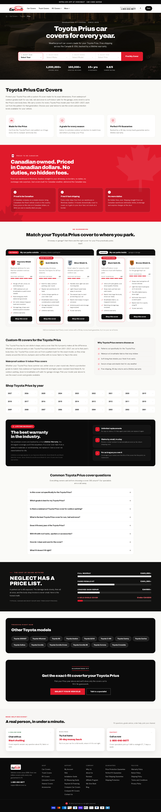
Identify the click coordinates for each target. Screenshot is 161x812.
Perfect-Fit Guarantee (113, 773)
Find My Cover (131, 56)
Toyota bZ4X (89, 639)
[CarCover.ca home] (16, 8)
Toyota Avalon (72, 639)
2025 (46, 393)
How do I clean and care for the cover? (80, 542)
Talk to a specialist (98, 691)
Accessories (46, 787)
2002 (130, 409)
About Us (89, 773)
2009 (13, 409)
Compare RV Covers (72, 791)
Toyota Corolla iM (80, 645)
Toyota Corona (100, 645)
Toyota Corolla (37, 645)
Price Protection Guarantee (115, 769)
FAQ (66, 773)
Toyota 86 (56, 639)
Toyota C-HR (106, 639)
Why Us (89, 769)
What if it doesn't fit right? (80, 550)
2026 (30, 393)
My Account (68, 769)
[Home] (6, 16)
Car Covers (31, 8)
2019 (147, 393)
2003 (114, 409)
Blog (87, 787)
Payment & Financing (71, 784)
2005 (80, 409)
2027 (13, 393)
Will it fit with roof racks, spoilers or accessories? (80, 533)
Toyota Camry (123, 639)
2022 (97, 393)
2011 (130, 401)
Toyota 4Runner (39, 639)
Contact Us (68, 794)
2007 (46, 409)
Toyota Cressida (119, 645)
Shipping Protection (112, 780)
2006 (63, 409)
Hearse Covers (47, 784)
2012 (114, 401)
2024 (63, 393)
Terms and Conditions (139, 780)
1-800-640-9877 (18, 782)
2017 (30, 401)
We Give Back (91, 784)
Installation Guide (70, 776)
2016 (46, 401)
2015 (63, 401)
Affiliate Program (92, 780)
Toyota (22, 16)
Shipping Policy (136, 776)
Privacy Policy (136, 784)
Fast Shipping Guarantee (114, 776)
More (67, 8)
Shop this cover (21, 319)
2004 (97, 409)
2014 (80, 401)
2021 (114, 393)
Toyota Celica (19, 645)
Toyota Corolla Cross (58, 645)
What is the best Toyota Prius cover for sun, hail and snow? (80, 517)
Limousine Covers (48, 780)
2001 (147, 409)
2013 (97, 401)
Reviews (89, 776)
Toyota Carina (141, 639)
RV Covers (56, 8)
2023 (80, 393)
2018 (13, 401)
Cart (148, 8)
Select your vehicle (68, 691)
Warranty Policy (137, 769)
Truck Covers (44, 8)
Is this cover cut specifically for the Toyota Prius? (80, 492)
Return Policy (136, 773)
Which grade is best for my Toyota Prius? (80, 500)
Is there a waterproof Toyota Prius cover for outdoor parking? (80, 508)
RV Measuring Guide (71, 780)
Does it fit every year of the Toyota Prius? (80, 525)
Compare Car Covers (72, 787)
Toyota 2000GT (20, 639)
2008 (30, 409)
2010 (147, 401)
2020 (130, 393)
